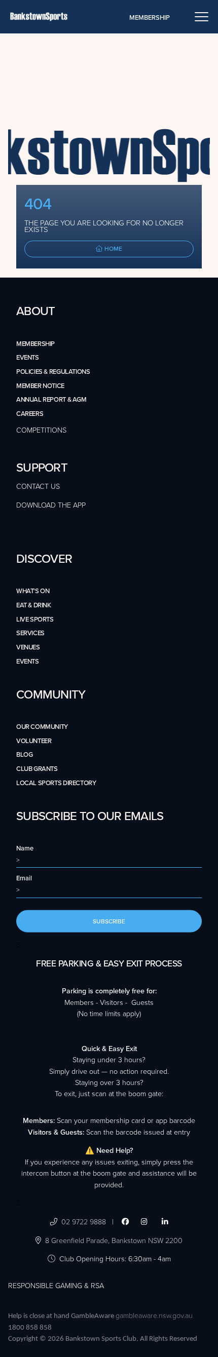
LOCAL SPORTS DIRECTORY (56, 783)
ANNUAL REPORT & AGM (51, 400)
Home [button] (112, 248)
